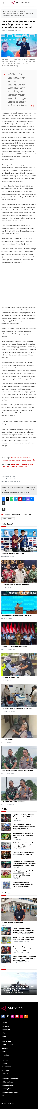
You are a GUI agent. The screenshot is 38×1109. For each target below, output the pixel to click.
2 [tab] (16, 997)
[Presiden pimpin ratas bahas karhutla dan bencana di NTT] (6, 855)
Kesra (3, 1051)
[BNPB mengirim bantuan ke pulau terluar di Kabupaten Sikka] (6, 836)
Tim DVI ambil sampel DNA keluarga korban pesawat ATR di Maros (18, 676)
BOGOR (7, 514)
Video (3, 1036)
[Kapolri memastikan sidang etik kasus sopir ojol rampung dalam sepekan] (19, 789)
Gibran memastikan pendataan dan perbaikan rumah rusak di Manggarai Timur (24, 958)
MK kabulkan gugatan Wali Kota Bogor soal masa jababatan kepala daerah (18, 14)
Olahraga (4, 1060)
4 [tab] (22, 997)
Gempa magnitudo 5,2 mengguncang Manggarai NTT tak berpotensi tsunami (24, 884)
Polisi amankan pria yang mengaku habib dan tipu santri (17, 738)
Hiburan (4, 1063)
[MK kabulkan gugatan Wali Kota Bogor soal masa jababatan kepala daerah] (19, 909)
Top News (5, 893)
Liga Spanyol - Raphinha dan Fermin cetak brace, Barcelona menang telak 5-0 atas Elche (24, 864)
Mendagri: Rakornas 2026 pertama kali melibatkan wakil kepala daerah (16, 645)
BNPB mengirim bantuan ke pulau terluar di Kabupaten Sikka (23, 835)
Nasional (4, 1074)
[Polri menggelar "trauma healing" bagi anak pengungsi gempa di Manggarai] (6, 827)
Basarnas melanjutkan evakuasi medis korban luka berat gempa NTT (23, 949)
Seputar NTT (6, 1041)
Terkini (4, 809)
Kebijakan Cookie (7, 1085)
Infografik (5, 1070)
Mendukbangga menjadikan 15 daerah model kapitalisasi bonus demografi (16, 583)
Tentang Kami (6, 1089)
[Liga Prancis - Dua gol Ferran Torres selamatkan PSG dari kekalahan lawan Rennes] (6, 818)
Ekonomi (4, 1048)
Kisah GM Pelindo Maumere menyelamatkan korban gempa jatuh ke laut (18, 921)
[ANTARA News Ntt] (21, 3)
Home (7, 11)
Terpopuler (5, 1029)
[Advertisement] (19, 285)
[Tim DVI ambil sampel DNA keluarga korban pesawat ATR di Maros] (19, 664)
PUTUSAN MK (16, 514)
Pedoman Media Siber (9, 1092)
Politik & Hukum (17, 11)
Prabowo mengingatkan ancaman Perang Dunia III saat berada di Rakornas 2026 (17, 614)
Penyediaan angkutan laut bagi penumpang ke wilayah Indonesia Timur (18, 988)
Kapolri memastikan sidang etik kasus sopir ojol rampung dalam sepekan (18, 801)
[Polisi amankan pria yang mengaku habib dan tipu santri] (19, 727)
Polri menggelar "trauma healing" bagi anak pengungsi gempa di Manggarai (24, 826)
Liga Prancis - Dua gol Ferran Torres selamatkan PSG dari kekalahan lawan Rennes (23, 817)
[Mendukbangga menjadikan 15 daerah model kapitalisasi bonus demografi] (19, 571)
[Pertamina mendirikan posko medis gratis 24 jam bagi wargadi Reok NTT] (6, 846)
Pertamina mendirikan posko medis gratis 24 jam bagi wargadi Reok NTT (23, 845)
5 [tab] (25, 997)
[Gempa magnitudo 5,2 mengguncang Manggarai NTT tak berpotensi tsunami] (6, 885)
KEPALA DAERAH (8, 519)
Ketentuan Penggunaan (10, 1078)
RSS (2, 1096)
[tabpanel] (19, 983)
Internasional (6, 1067)
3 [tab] (19, 997)
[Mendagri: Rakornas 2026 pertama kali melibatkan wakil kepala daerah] (19, 633)
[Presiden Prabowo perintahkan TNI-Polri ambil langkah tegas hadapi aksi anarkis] (19, 757)
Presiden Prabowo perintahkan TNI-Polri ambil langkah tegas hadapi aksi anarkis (17, 769)
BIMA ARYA (27, 514)
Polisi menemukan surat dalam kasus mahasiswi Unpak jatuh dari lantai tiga (16, 707)
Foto (3, 967)
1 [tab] (13, 997)
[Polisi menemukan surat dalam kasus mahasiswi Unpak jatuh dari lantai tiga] (19, 696)
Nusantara (5, 1055)
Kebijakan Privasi (7, 1082)
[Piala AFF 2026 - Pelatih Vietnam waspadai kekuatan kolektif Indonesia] (19, 540)
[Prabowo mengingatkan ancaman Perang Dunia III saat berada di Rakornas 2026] (19, 602)
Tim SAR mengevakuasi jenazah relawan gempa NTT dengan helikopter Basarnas (23, 930)
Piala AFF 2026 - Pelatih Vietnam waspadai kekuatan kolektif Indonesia (18, 552)
